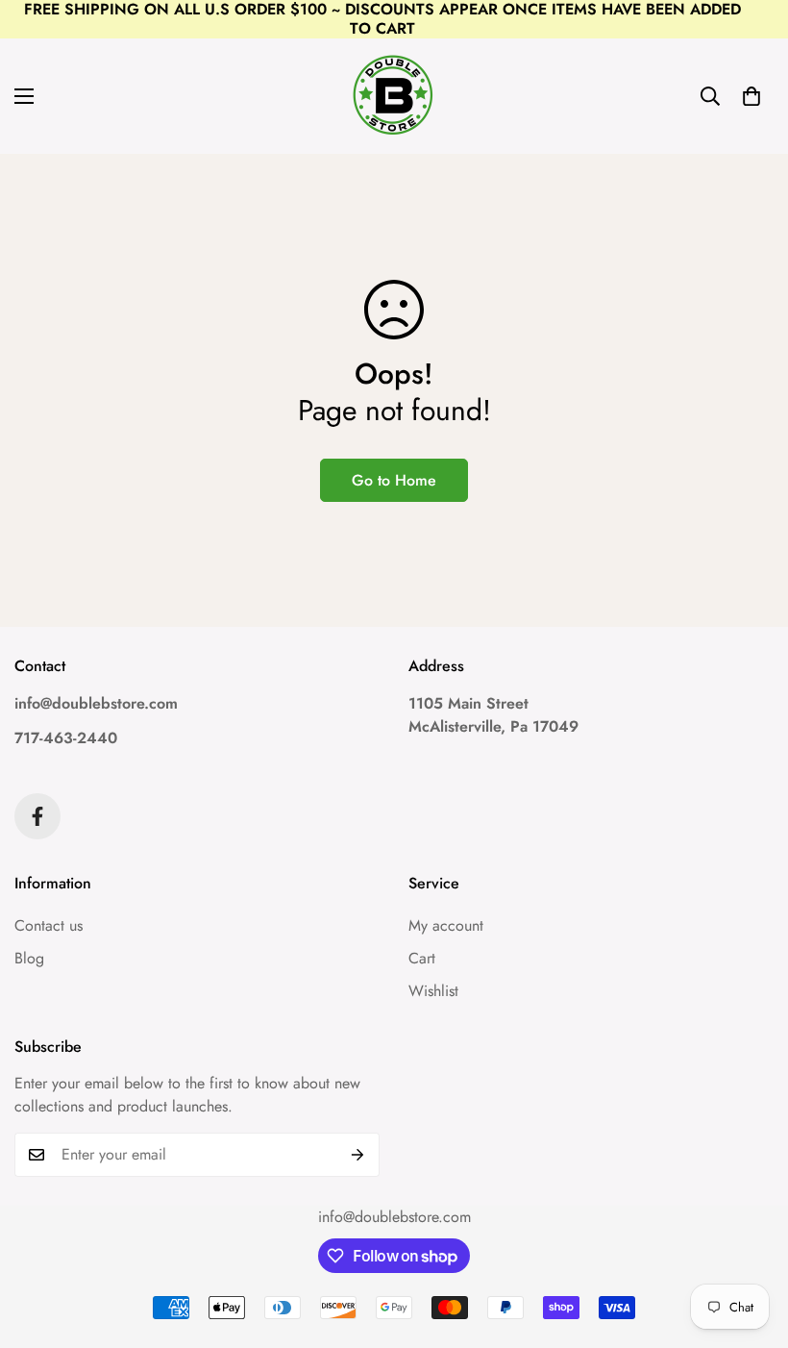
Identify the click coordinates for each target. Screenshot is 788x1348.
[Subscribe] (358, 1155)
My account (445, 925)
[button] (751, 96)
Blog (29, 958)
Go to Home (394, 480)
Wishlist (433, 991)
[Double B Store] (394, 96)
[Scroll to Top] (750, 1243)
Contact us (48, 925)
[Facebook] (37, 816)
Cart (421, 958)
